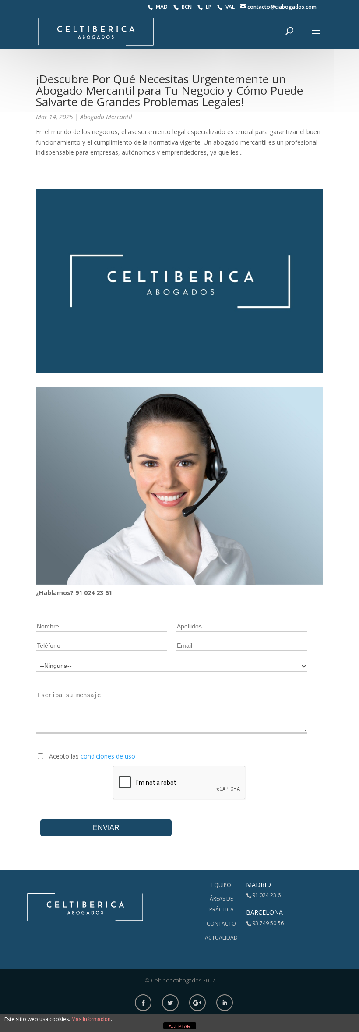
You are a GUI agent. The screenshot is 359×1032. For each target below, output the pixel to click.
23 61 (104, 593)
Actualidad (221, 937)
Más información (91, 1019)
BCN (187, 7)
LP (209, 7)
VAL (230, 7)
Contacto (221, 923)
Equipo (221, 885)
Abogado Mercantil (106, 117)
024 (90, 593)
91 (79, 593)
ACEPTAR (179, 1026)
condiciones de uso (108, 756)
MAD (162, 7)
